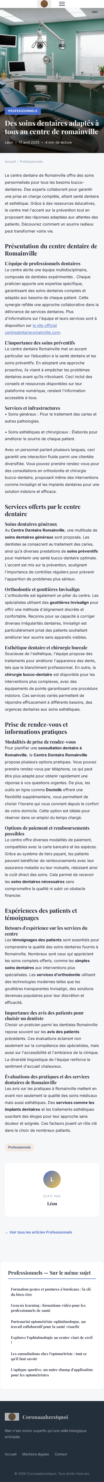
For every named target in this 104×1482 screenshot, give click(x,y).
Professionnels (22, 111)
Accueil (10, 161)
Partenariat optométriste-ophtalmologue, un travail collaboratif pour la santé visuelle (48, 1324)
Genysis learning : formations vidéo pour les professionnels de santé (48, 1308)
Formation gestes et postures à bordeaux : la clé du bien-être (51, 1292)
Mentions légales (35, 1454)
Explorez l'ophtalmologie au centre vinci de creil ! (52, 1340)
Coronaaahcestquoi (45, 1416)
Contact (61, 1454)
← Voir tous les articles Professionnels (38, 1232)
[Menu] (62, 4)
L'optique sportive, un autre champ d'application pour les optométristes (52, 1372)
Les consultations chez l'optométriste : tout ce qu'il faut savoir (49, 1356)
